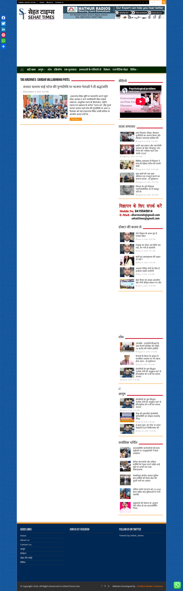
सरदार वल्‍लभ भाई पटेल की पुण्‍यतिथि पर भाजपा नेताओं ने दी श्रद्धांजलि (65, 87)
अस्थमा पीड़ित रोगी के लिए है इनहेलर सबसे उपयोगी (148, 270)
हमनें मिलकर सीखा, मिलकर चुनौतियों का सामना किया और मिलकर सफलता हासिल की (148, 135)
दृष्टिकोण (58, 70)
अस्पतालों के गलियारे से (90, 70)
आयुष (40, 70)
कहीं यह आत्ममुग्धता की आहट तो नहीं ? (148, 258)
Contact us (59, 2)
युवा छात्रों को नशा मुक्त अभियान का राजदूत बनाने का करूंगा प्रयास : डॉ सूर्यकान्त (148, 176)
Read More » (75, 119)
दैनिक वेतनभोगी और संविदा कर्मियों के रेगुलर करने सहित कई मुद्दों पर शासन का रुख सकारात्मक (146, 466)
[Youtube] (146, 2)
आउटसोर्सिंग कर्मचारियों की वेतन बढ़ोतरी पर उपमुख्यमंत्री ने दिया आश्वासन (146, 450)
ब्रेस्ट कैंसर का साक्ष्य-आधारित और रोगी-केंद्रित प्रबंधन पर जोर (148, 281)
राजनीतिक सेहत (120, 70)
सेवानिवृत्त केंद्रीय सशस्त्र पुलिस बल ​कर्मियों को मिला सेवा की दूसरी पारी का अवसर (145, 478)
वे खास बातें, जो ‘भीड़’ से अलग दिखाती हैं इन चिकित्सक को (148, 426)
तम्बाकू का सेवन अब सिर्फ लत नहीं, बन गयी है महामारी (148, 246)
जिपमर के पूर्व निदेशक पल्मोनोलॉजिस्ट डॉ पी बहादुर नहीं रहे (147, 189)
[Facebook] (140, 2)
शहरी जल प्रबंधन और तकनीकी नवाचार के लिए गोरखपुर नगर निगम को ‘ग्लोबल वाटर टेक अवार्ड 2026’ (148, 149)
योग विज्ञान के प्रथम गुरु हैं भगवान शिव (146, 235)
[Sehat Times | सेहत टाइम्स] (37, 13)
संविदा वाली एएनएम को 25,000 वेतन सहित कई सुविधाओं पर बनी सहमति (147, 492)
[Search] (164, 2)
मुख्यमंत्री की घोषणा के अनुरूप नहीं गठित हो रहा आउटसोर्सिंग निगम (145, 505)
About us (49, 2)
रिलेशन (107, 70)
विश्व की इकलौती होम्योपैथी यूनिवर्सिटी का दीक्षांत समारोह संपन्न (148, 416)
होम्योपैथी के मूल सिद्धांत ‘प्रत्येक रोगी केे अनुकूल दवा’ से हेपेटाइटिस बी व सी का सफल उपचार (148, 373)
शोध (50, 70)
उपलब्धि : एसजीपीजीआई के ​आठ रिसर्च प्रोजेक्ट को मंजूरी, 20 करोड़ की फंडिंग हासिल (148, 346)
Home (42, 2)
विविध (133, 70)
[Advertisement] (91, 43)
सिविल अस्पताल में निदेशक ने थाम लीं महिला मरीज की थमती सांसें (148, 163)
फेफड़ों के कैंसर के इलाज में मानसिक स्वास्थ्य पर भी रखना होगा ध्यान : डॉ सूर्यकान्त (148, 358)
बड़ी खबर (31, 70)
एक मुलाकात (70, 70)
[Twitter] (143, 2)
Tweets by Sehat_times (131, 536)
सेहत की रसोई (26, 558)
